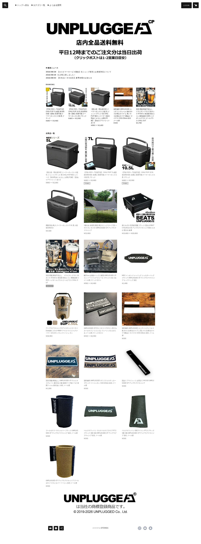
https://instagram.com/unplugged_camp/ (139, 528)
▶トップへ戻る (22, 5)
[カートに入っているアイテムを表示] (196, 5)
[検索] (5, 5)
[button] (186, 5)
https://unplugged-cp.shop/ (150, 528)
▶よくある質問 (54, 5)
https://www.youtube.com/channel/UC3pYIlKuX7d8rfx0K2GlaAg (145, 528)
